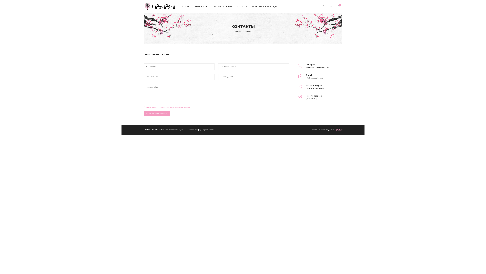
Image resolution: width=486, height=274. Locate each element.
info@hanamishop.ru (314, 78)
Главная (238, 32)
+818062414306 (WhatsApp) (317, 67)
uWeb (161, 130)
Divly (340, 130)
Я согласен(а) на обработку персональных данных (168, 107)
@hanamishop (312, 99)
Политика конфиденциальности (200, 130)
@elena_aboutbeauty (315, 88)
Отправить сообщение (156, 114)
